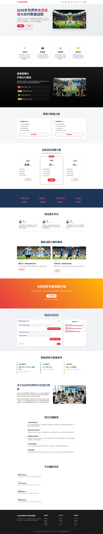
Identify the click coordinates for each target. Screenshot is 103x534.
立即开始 (28, 179)
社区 (74, 2)
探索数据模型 (69, 134)
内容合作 (75, 522)
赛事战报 (45, 522)
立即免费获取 (51, 296)
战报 (77, 2)
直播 (65, 2)
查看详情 (22, 269)
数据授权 (75, 520)
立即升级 (51, 179)
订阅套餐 (45, 524)
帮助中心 (60, 524)
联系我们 (75, 524)
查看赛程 (29, 25)
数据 (68, 2)
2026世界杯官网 (22, 2)
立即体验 (21, 25)
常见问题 (84, 2)
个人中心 (60, 522)
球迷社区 (60, 518)
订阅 (71, 2)
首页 (62, 2)
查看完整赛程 (34, 134)
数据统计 (45, 520)
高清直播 (45, 518)
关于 (80, 2)
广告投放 (75, 518)
